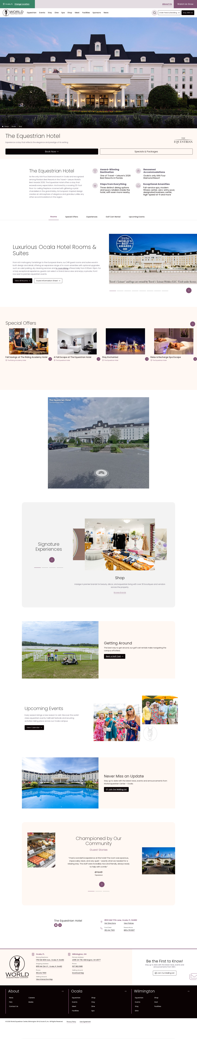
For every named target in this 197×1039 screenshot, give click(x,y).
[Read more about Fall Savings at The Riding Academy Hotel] (50, 359)
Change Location (21, 4)
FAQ (10, 1002)
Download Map (78, 973)
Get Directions (110, 923)
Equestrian (76, 998)
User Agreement (85, 1022)
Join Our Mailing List (117, 789)
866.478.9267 (129, 930)
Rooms (53, 216)
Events (74, 1002)
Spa (92, 1011)
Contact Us (13, 1006)
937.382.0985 (77, 966)
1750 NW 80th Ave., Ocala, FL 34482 (50, 960)
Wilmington (144, 991)
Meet (74, 1006)
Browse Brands (120, 592)
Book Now (50, 151)
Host (156, 1002)
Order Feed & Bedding (168, 13)
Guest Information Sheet (47, 280)
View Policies (129, 923)
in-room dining (62, 268)
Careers (32, 998)
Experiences (91, 216)
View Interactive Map (44, 979)
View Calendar (33, 727)
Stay (93, 1002)
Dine (93, 1006)
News (11, 998)
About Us (167, 4)
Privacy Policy (71, 1022)
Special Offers (71, 216)
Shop (93, 998)
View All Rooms (21, 280)
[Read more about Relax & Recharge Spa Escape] (195, 359)
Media (31, 1002)
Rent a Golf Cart (113, 656)
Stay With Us (188, 13)
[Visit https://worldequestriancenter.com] (13, 12)
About (13, 991)
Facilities (75, 1011)
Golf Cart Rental (113, 216)
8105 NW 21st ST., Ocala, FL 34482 (49, 966)
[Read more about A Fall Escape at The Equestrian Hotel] (98, 359)
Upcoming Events (137, 216)
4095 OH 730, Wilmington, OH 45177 (86, 960)
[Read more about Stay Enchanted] (147, 359)
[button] (182, 290)
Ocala (76, 991)
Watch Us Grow (185, 4)
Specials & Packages (146, 151)
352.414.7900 (109, 930)
